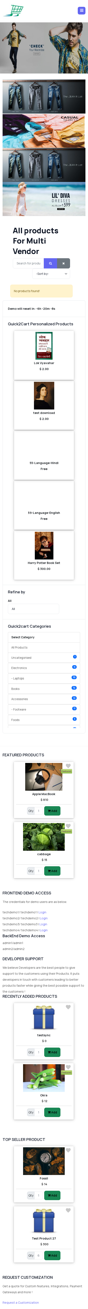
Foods (43, 719)
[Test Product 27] (44, 1221)
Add (54, 811)
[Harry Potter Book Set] (44, 545)
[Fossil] (44, 1161)
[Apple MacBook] (44, 777)
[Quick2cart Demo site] (13, 10)
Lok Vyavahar (44, 363)
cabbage (44, 854)
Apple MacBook (43, 794)
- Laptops (43, 678)
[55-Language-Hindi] (44, 446)
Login (42, 912)
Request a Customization (21, 1302)
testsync (44, 1035)
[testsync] (44, 1018)
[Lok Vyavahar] (44, 346)
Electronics (43, 668)
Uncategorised (43, 657)
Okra (43, 1095)
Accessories (43, 699)
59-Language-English (44, 513)
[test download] (44, 395)
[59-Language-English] (44, 495)
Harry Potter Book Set (44, 563)
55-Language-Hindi (44, 463)
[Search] (50, 263)
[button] (81, 10)
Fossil (44, 1178)
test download (44, 413)
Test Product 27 (44, 1238)
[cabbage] (44, 837)
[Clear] (63, 263)
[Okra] (44, 1078)
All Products (19, 647)
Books (43, 688)
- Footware (43, 709)
